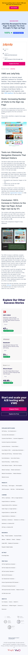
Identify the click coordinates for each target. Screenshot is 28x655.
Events (13, 539)
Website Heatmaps (6, 469)
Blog (3, 535)
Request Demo (14, 409)
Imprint (11, 645)
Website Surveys (5, 477)
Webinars (8, 539)
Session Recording (6, 461)
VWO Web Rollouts (20, 489)
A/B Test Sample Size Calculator (8, 567)
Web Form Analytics (18, 465)
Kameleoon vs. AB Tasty (19, 519)
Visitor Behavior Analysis (7, 465)
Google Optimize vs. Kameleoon (8, 516)
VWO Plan (12, 489)
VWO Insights (11, 485)
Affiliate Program (12, 605)
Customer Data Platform (7, 438)
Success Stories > (5, 68)
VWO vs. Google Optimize (16, 497)
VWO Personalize (5, 489)
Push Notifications (6, 458)
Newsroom (4, 609)
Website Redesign (17, 473)
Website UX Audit (20, 589)
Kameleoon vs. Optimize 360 (8, 523)
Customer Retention (6, 446)
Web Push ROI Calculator (7, 575)
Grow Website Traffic (6, 450)
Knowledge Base (5, 555)
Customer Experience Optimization (9, 442)
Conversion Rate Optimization (8, 434)
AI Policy (7, 645)
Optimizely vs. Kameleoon (7, 519)
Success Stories (17, 535)
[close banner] (27, 1)
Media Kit (16, 601)
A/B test (9, 285)
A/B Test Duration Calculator (8, 571)
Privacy (2, 645)
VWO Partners (5, 605)
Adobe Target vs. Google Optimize (9, 508)
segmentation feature (16, 193)
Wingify (13, 642)
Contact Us (20, 605)
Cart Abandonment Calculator (8, 578)
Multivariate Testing (17, 453)
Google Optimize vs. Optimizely (8, 501)
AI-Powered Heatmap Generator (8, 586)
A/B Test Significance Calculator (8, 564)
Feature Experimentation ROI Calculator (10, 582)
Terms (4, 644)
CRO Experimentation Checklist (8, 589)
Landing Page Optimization (17, 450)
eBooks (3, 539)
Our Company (5, 601)
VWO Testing (4, 485)
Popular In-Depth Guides (7, 547)
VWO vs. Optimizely (6, 497)
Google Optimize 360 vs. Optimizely (9, 505)
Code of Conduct (21, 644)
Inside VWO (4, 543)
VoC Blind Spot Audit (6, 593)
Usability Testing (14, 461)
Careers (10, 601)
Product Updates (9, 535)
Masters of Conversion (13, 543)
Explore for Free (14, 63)
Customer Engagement (18, 438)
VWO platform (8, 93)
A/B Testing (4, 431)
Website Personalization (7, 473)
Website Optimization (15, 469)
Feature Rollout (15, 446)
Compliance (13, 644)
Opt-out (16, 645)
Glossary (18, 539)
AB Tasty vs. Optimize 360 (7, 527)
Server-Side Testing (15, 458)
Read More (14, 7)
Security (8, 644)
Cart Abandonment (12, 431)
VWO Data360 (19, 485)
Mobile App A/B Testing (7, 453)
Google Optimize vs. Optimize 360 (9, 512)
